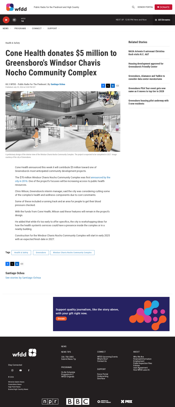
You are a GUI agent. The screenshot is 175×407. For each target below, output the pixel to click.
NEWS (63, 347)
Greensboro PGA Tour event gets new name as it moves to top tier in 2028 (147, 90)
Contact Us (102, 361)
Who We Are (138, 357)
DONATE (165, 7)
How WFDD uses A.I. (141, 370)
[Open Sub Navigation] (11, 28)
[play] (6, 20)
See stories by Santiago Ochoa (23, 277)
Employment (138, 361)
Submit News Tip (68, 359)
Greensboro (41, 252)
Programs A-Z (67, 374)
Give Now (101, 379)
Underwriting (102, 376)
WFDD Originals (67, 377)
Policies (136, 366)
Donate (61, 318)
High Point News (14, 387)
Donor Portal (145, 7)
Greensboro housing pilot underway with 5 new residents (149, 102)
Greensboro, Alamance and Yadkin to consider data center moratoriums (147, 77)
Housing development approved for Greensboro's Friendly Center (146, 65)
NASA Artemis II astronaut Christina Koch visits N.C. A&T (146, 53)
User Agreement (140, 368)
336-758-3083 (67, 357)
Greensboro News (15, 384)
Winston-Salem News (16, 382)
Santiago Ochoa (58, 84)
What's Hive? (102, 359)
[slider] (18, 19)
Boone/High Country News (18, 389)
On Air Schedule (68, 372)
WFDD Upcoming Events (107, 357)
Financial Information (142, 359)
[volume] (14, 20)
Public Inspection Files (142, 363)
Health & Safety (12, 42)
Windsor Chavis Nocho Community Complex (72, 252)
